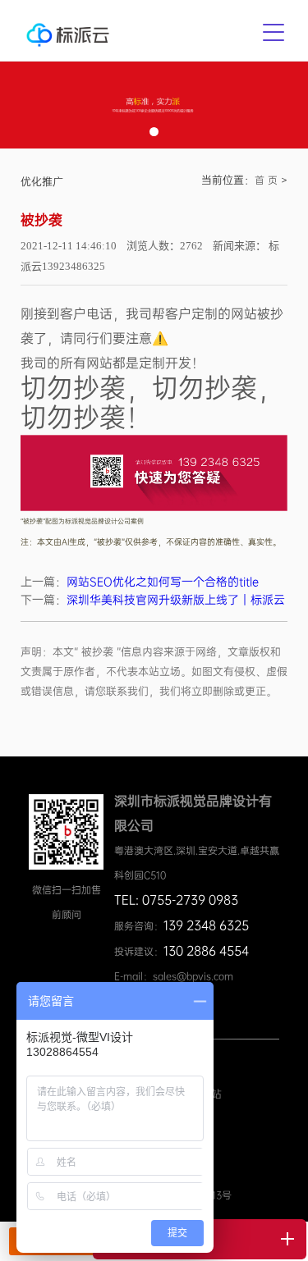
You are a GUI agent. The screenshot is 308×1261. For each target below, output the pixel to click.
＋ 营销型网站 (188, 1094)
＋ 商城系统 (182, 1059)
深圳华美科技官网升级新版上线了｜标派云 (176, 599)
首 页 (266, 180)
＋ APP (171, 1077)
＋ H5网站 (179, 1112)
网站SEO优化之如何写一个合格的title (163, 581)
